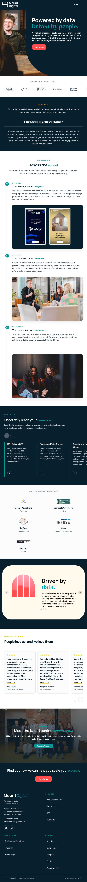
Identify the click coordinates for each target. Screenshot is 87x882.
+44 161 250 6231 (11, 819)
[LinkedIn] (6, 827)
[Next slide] (80, 592)
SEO (48, 813)
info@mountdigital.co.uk (14, 821)
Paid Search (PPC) (54, 800)
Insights (50, 854)
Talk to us (39, 47)
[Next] (12, 435)
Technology (10, 854)
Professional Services (14, 841)
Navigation (76, 5)
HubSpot (50, 820)
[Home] (10, 5)
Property (9, 848)
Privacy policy (52, 868)
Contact (50, 861)
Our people (52, 848)
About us (50, 841)
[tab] (41, 609)
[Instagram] (12, 827)
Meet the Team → (43, 746)
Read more (11, 682)
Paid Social (51, 806)
